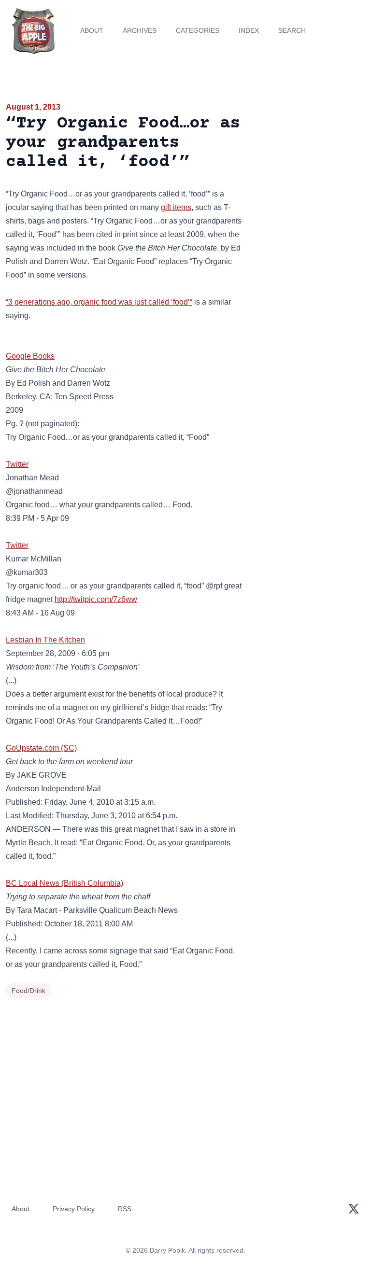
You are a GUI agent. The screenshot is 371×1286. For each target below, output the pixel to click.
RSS (124, 1209)
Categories (197, 30)
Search (292, 30)
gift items (176, 207)
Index (249, 30)
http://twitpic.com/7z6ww (96, 599)
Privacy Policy (74, 1209)
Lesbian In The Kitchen (45, 640)
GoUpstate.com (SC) (41, 748)
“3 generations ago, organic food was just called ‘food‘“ (99, 302)
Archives (140, 30)
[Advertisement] (309, 156)
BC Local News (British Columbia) (64, 883)
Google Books (30, 356)
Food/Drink (28, 990)
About (91, 30)
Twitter (17, 464)
